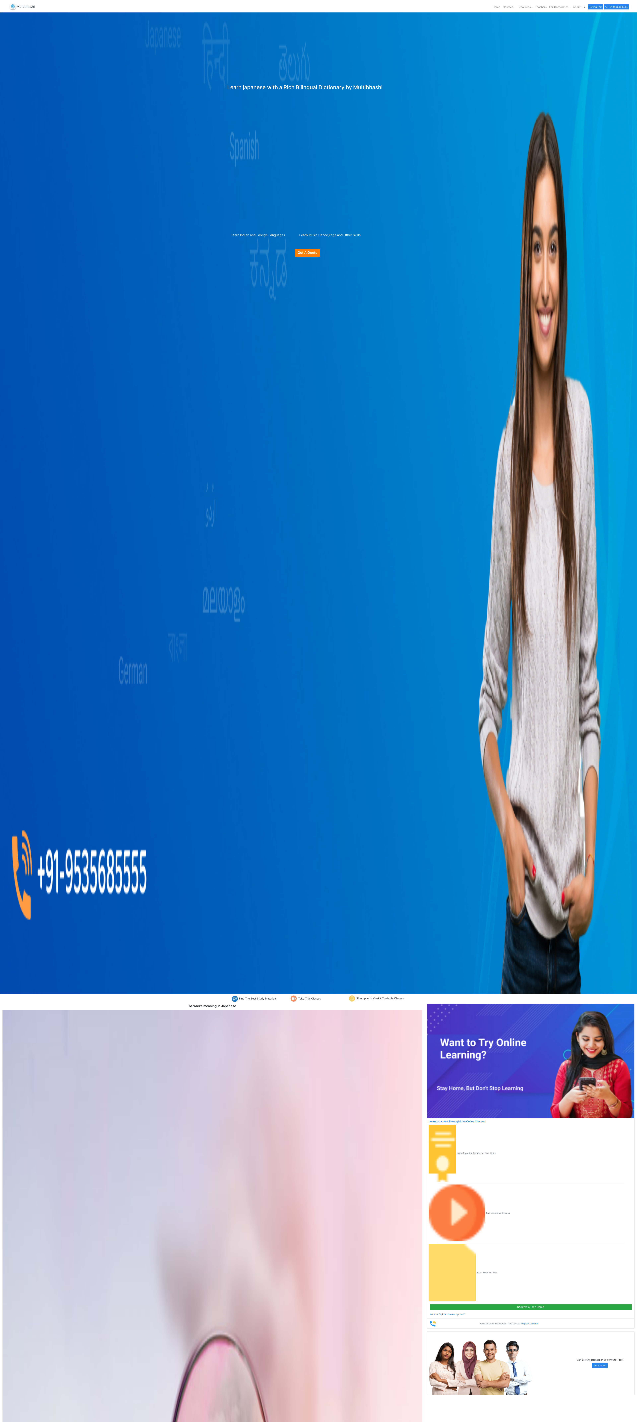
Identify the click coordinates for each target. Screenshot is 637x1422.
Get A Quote (307, 253)
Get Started (600, 1365)
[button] (508, 7)
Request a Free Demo (530, 1307)
